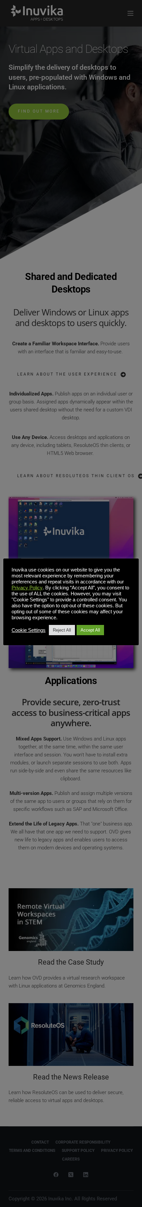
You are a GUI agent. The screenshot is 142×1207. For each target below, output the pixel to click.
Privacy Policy (27, 587)
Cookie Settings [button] (29, 630)
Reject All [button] (62, 630)
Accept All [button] (90, 630)
